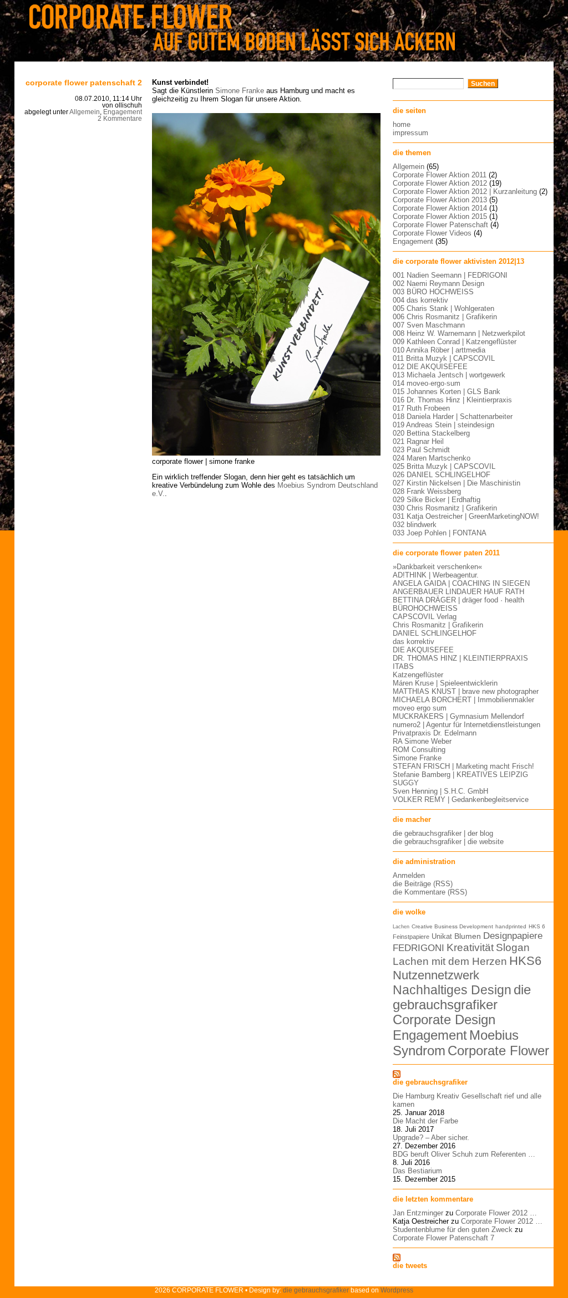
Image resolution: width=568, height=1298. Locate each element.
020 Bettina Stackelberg (431, 433)
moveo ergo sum (420, 708)
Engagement (122, 112)
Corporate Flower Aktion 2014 (440, 208)
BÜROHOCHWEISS (425, 608)
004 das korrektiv (420, 300)
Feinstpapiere (411, 936)
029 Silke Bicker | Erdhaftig (436, 499)
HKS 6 (537, 926)
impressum (410, 133)
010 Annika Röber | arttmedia (439, 350)
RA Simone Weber (422, 741)
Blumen (467, 936)
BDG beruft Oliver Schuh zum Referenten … (464, 1154)
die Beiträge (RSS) (423, 884)
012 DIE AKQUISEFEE (430, 366)
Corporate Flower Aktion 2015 (440, 216)
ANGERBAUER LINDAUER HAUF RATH (458, 591)
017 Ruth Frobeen (421, 408)
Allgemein (84, 112)
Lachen (401, 926)
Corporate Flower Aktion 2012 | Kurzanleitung (465, 191)
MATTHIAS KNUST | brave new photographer (466, 691)
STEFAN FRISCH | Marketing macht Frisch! (463, 766)
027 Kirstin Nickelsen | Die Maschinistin (456, 483)
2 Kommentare (120, 118)
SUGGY (406, 783)
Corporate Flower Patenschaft (440, 225)
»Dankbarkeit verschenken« (437, 567)
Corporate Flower (498, 1050)
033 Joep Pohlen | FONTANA (439, 533)
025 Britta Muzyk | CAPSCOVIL (444, 466)
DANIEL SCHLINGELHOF (434, 633)
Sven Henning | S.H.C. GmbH (440, 791)
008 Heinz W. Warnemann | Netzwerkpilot (459, 333)
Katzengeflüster (418, 675)
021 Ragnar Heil (418, 441)
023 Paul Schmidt (421, 450)
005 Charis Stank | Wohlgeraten (443, 308)
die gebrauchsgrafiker (462, 997)
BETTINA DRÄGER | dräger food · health (458, 600)
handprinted (510, 926)
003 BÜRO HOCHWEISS (433, 292)
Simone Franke (239, 90)
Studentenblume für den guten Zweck (453, 1229)
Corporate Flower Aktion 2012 (440, 183)
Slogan (513, 947)
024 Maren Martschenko (431, 458)
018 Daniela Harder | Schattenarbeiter (453, 416)
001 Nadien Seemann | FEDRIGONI (450, 275)
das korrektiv (413, 641)
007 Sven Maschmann (429, 325)
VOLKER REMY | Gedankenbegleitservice (461, 799)
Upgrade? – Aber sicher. (431, 1137)
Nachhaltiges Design (452, 990)
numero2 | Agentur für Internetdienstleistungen (466, 724)
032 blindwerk (415, 524)
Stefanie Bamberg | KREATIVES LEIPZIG (460, 774)
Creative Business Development (452, 926)
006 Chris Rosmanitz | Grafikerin (445, 317)
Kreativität (470, 947)
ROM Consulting (419, 749)
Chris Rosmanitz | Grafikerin (438, 625)
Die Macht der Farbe (425, 1121)
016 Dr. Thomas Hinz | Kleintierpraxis (452, 400)
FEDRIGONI (418, 947)
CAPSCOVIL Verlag (425, 616)
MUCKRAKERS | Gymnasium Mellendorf (458, 716)
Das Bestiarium (417, 1171)
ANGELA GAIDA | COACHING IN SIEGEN (461, 583)
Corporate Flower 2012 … (496, 1213)
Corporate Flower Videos (432, 233)
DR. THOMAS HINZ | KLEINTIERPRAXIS (460, 658)
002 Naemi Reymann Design (438, 283)
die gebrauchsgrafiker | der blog (443, 833)
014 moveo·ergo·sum (426, 383)
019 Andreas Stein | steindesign (443, 425)
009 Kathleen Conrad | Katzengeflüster (454, 342)
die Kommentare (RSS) (430, 892)
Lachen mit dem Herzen (450, 961)
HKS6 (525, 961)
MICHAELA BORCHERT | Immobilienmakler (463, 700)
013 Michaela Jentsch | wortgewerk (449, 375)
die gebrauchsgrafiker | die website (448, 841)
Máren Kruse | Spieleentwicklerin (445, 683)
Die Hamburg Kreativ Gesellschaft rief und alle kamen (467, 1100)
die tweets (410, 1265)
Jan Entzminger (418, 1213)
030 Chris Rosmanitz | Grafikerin (445, 508)
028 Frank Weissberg (427, 491)
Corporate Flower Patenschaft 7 (443, 1238)
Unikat (442, 936)
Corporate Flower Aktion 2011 (439, 175)
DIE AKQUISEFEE (423, 650)
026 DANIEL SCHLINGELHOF (441, 475)
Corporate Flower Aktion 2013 (440, 200)
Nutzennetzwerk (436, 975)
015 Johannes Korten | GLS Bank (446, 391)
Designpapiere (512, 935)
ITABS (403, 666)
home (401, 124)
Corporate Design (444, 1020)
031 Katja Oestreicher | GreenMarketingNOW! (466, 516)
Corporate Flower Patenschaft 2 (84, 82)
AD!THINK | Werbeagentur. (436, 575)
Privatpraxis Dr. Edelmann (434, 733)
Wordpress (397, 1290)
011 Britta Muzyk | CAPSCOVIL (444, 358)
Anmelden (409, 875)
